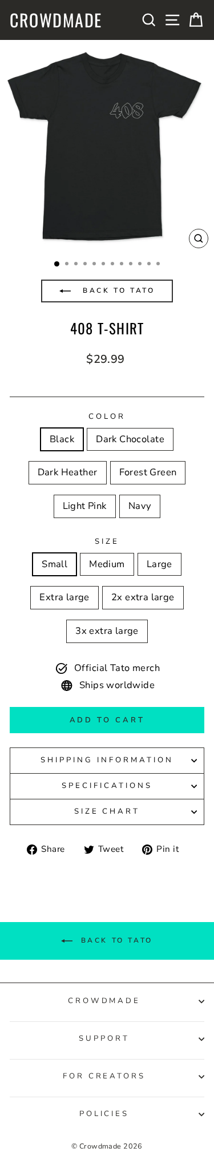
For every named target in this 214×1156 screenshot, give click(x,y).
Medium (106, 564)
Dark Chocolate (130, 439)
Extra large (64, 597)
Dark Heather (68, 472)
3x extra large (107, 630)
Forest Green (148, 472)
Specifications (107, 786)
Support (104, 1038)
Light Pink (85, 505)
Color (107, 416)
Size (107, 541)
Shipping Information (107, 760)
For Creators (104, 1076)
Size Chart (107, 811)
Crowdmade (56, 20)
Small (54, 564)
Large (159, 564)
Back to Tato (117, 290)
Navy (140, 505)
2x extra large (143, 597)
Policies (104, 1114)
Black (62, 439)
